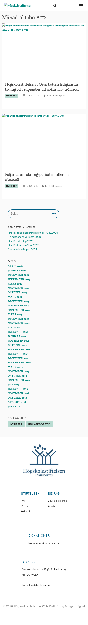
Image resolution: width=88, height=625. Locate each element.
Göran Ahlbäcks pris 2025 (22, 249)
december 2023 (18, 301)
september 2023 (19, 310)
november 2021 (18, 340)
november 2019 (18, 371)
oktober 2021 (17, 345)
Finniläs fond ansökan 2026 (23, 245)
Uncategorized (39, 424)
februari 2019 (18, 389)
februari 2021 (18, 354)
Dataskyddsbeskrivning (36, 585)
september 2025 (19, 279)
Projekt (25, 506)
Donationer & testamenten (44, 543)
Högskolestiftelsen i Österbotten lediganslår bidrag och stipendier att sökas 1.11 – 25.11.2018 (42, 86)
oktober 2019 (17, 376)
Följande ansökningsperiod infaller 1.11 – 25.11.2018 (38, 176)
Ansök (51, 506)
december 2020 (18, 358)
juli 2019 (13, 384)
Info (23, 500)
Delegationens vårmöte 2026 (24, 237)
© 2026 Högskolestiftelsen (21, 606)
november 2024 (18, 288)
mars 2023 (15, 314)
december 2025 (18, 275)
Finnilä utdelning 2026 (20, 241)
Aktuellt (25, 511)
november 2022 (18, 323)
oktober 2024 (17, 292)
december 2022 (18, 319)
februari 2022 (18, 332)
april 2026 (15, 266)
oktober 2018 (17, 398)
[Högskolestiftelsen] (18, 5)
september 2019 (19, 380)
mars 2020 (15, 367)
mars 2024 (15, 297)
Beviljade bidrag (57, 500)
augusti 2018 (17, 402)
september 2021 (19, 349)
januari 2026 (17, 270)
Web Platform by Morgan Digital (63, 606)
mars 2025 (15, 283)
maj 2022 (14, 327)
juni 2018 (14, 406)
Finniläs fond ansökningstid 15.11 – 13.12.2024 (33, 232)
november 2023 (18, 305)
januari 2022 (17, 336)
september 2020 (19, 362)
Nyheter (11, 95)
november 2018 (18, 393)
